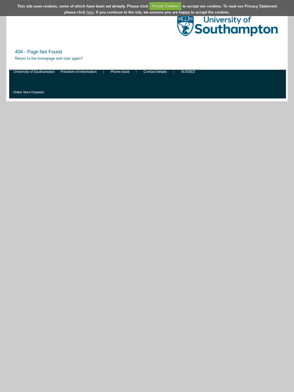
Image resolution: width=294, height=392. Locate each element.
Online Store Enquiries (28, 92)
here (90, 12)
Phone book (120, 72)
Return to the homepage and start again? (49, 58)
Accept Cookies (165, 6)
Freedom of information (79, 72)
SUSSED (188, 72)
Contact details (155, 72)
